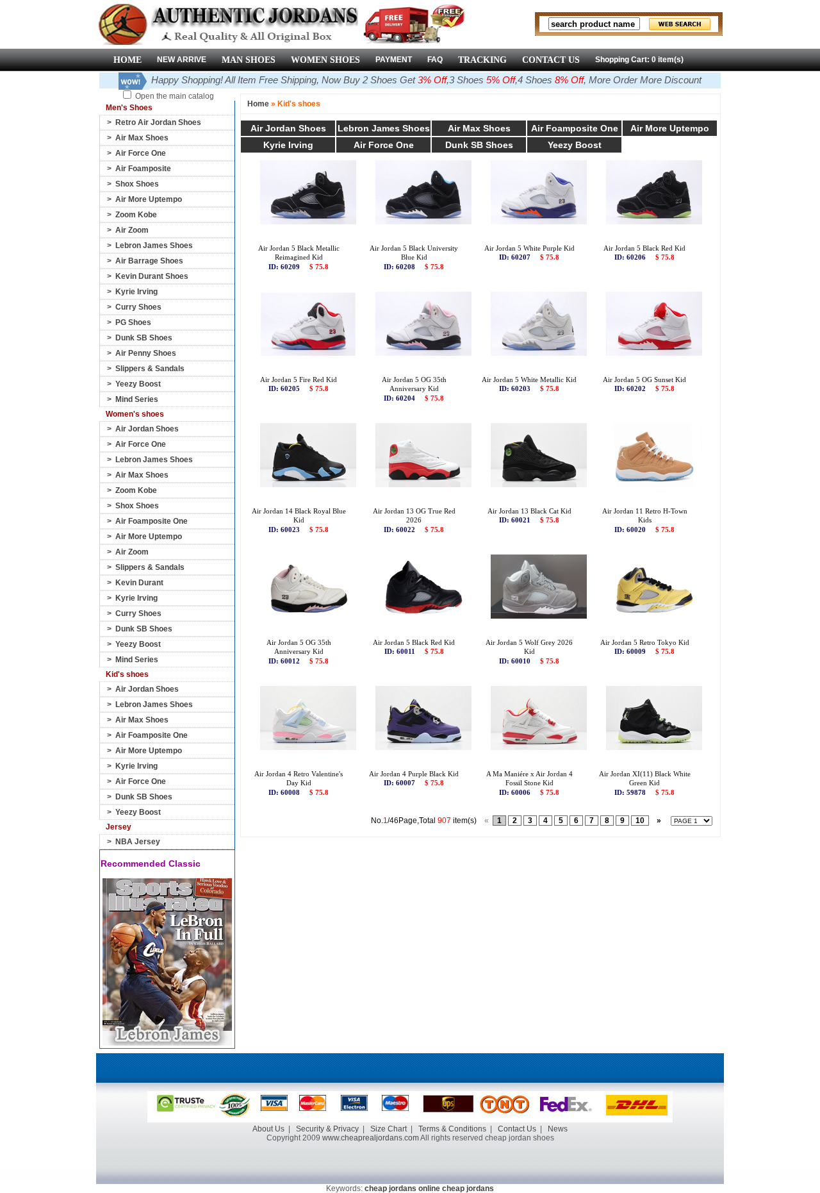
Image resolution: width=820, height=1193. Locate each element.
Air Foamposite (143, 168)
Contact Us (517, 1128)
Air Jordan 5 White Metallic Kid (529, 379)
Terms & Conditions (452, 1128)
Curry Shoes (138, 307)
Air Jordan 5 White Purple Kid (529, 248)
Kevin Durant (139, 582)
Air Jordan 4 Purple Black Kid (414, 774)
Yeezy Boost (138, 384)
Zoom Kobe (136, 214)
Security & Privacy (327, 1128)
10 (640, 820)
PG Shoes (133, 322)
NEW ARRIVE (181, 59)
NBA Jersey (137, 841)
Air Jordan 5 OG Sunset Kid (644, 379)
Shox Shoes (137, 183)
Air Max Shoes (141, 137)
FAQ (435, 59)
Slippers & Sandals (149, 368)
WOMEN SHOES (325, 60)
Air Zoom (132, 230)
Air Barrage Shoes (149, 260)
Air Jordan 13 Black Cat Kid (529, 511)
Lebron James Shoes (154, 245)
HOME (127, 60)
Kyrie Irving (136, 291)
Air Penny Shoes (145, 353)
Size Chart (388, 1128)
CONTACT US (551, 60)
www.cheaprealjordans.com (370, 1137)
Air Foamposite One (151, 521)
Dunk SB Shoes (143, 337)
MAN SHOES (248, 60)
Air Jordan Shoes (147, 428)
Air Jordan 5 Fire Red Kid (298, 379)
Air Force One (140, 153)
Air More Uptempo (148, 199)
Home (258, 103)
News (558, 1128)
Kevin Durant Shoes (151, 276)
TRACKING (482, 60)
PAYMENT (393, 59)
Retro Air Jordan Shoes (158, 122)
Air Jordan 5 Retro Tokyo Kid (644, 642)
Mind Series (136, 399)
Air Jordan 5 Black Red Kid (644, 248)
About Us (268, 1128)
